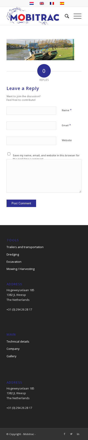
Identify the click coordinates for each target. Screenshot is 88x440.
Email (66, 125)
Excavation (14, 262)
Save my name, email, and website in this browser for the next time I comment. (46, 157)
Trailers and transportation (25, 247)
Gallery (11, 356)
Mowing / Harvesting (21, 269)
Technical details (18, 341)
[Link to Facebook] (64, 434)
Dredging (13, 254)
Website (67, 140)
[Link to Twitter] (71, 434)
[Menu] (75, 16)
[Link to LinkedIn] (78, 434)
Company (13, 349)
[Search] (64, 16)
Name (67, 110)
